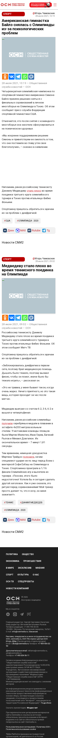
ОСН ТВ (10, 581)
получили (7, 423)
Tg (48, 230)
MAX (23, 230)
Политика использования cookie (21, 729)
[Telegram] (18, 77)
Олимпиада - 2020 (28, 221)
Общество (28, 554)
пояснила (28, 456)
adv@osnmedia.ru (14, 653)
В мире (10, 568)
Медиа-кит (32, 708)
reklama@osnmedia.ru (37, 651)
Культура (23, 575)
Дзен (11, 230)
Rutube (36, 230)
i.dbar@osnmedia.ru (20, 643)
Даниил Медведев (32, 502)
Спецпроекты (26, 581)
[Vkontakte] (12, 77)
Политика (12, 554)
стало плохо (34, 190)
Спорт (9, 575)
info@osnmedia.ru (20, 631)
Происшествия (32, 561)
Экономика (12, 561)
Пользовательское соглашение (20, 727)
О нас (36, 575)
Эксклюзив (24, 568)
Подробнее (46, 703)
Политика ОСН (43, 727)
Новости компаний (17, 588)
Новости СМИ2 (12, 242)
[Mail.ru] (31, 77)
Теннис (9, 502)
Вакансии (33, 631)
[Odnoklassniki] (5, 77)
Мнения (40, 568)
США (8, 221)
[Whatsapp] (25, 77)
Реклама (11, 155)
